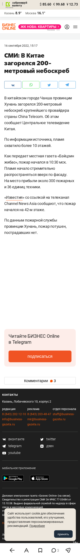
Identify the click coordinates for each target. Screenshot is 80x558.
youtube (13, 453)
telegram (14, 446)
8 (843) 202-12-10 (14, 414)
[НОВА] (38, 26)
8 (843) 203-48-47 (39, 414)
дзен (49, 446)
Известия (14, 197)
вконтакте (15, 439)
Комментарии (40, 381)
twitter (50, 439)
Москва (30, 13)
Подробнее (37, 526)
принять (63, 534)
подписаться (40, 356)
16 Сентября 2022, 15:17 (21, 45)
